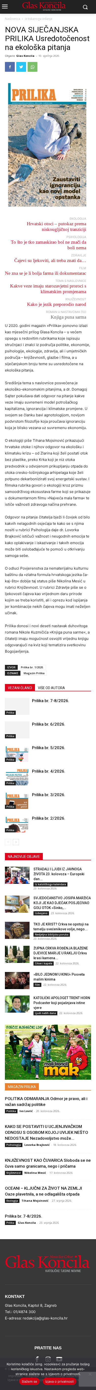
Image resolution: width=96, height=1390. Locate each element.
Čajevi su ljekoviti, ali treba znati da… (50, 260)
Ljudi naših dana (45, 1013)
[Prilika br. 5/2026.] (17, 753)
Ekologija (12, 1200)
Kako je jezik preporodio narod (56, 304)
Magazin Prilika (34, 673)
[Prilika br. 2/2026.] (17, 823)
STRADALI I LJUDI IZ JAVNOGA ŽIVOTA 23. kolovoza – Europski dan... (58, 874)
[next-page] (16, 842)
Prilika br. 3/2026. (48, 794)
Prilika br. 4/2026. (48, 771)
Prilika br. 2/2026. (48, 818)
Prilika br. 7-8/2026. (50, 700)
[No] (89, 1374)
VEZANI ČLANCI (20, 688)
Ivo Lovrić (26, 1111)
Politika (11, 1111)
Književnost (13, 1172)
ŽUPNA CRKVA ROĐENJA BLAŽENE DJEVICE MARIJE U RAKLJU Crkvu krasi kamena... (60, 953)
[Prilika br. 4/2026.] (17, 776)
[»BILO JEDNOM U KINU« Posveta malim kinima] (17, 980)
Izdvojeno (41, 913)
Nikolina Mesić (35, 1172)
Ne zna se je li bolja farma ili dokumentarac (45, 273)
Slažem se (29, 1381)
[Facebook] (10, 67)
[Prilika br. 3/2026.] (17, 800)
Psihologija (13, 1145)
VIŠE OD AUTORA (51, 688)
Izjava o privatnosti (59, 1381)
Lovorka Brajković (37, 1145)
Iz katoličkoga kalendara (50, 884)
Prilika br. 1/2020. (32, 667)
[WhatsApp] (32, 67)
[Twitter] (21, 67)
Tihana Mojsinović (34, 1200)
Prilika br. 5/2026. (48, 747)
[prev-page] (8, 842)
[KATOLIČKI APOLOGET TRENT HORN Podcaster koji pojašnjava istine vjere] (17, 1004)
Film (37, 984)
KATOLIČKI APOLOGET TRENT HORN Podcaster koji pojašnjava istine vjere (61, 1003)
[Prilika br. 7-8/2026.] (17, 706)
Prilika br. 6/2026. (48, 724)
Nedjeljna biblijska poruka (51, 934)
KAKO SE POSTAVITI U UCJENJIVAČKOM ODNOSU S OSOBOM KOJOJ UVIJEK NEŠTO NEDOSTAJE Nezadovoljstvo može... (46, 1132)
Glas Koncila (25, 56)
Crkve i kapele (43, 963)
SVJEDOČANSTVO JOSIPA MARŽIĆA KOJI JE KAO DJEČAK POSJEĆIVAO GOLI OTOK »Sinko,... (62, 903)
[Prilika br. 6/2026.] (17, 729)
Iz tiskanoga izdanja (38, 19)
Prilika (10, 712)
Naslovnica (12, 19)
